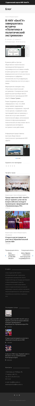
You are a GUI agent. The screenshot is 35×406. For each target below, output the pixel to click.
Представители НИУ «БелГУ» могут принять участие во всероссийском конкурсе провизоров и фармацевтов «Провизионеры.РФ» (17, 201)
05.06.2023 (9, 39)
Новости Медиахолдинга (11, 16)
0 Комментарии (11, 42)
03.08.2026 (9, 360)
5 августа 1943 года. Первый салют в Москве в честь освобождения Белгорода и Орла (17, 355)
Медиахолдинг (9, 195)
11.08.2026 (7, 243)
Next (27, 150)
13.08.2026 (7, 208)
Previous (7, 150)
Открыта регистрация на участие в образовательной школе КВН (16, 239)
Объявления (8, 235)
